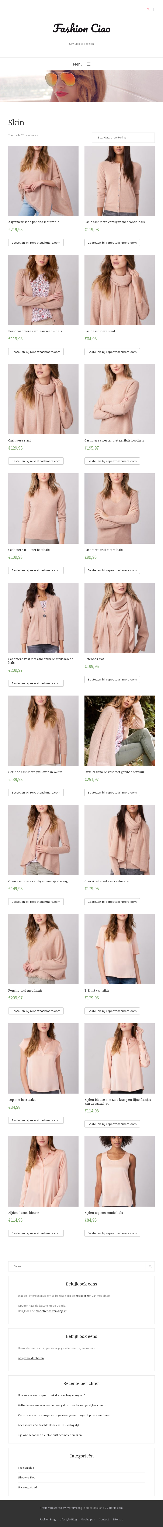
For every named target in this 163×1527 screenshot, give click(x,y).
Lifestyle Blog (26, 1477)
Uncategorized (27, 1487)
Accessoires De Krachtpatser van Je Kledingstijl (48, 1425)
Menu (78, 64)
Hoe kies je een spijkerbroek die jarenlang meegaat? (51, 1395)
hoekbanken (84, 1296)
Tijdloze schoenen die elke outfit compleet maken (50, 1435)
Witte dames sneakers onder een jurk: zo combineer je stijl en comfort (63, 1405)
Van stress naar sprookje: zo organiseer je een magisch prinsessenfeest (64, 1415)
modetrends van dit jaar (51, 1311)
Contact (104, 1519)
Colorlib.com (115, 1508)
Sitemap (118, 1519)
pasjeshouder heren (31, 1358)
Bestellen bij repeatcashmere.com (35, 242)
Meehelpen (88, 1519)
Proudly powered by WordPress (60, 1508)
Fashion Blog (26, 1468)
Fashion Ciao (81, 28)
